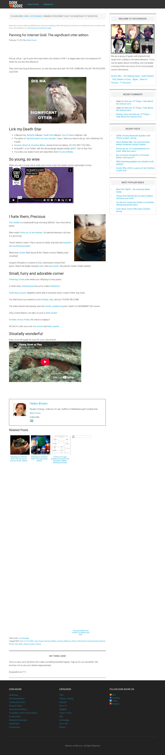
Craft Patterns (147, 76)
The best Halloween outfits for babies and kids (80, 633)
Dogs (41, 641)
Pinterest (115, 704)
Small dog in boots (17, 293)
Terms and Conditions (18, 709)
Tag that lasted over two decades (41, 138)
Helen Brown (39, 403)
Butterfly (31, 135)
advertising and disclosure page (39, 28)
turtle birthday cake (44, 299)
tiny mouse (38, 326)
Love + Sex (63, 724)
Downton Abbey (50, 641)
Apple (135, 79)
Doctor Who (116, 76)
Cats (36, 641)
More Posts (35, 413)
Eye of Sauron (68, 135)
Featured (62, 702)
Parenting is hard (16, 279)
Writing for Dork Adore (18, 720)
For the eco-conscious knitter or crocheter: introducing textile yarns (135, 203)
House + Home (65, 713)
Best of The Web (26, 641)
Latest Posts (14, 724)
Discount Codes (15, 706)
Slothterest (55, 286)
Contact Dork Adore (17, 702)
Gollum (22, 252)
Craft (61, 695)
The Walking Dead (131, 76)
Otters (73, 641)
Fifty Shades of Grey (121, 79)
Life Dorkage (24, 638)
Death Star (48, 135)
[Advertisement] (57, 51)
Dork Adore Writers (16, 699)
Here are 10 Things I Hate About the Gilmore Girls (134, 109)
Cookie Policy (14, 727)
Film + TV (63, 706)
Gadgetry (63, 709)
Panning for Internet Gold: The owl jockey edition (39, 459)
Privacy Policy (14, 716)
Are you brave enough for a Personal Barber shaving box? (132, 156)
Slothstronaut (28, 286)
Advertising (13, 695)
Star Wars (19, 644)
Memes (67, 641)
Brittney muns (122, 114)
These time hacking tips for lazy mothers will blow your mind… (134, 197)
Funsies (60, 641)
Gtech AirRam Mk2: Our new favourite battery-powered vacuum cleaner (133, 143)
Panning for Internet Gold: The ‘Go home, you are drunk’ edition (18, 459)
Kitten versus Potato (20, 319)
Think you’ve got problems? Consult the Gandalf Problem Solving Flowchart (60, 460)
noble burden (51, 313)
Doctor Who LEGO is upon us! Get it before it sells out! (135, 169)
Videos (38, 644)
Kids (61, 716)
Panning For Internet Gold (87, 641)
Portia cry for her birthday (30, 232)
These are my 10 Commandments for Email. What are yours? (133, 149)
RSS (114, 695)
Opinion (62, 727)
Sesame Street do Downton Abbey (29, 145)
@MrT (73, 148)
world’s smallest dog (54, 306)
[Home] (18, 4)
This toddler (14, 222)
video (41, 266)
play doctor (54, 266)
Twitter (115, 701)
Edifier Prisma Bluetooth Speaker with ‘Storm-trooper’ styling (133, 136)
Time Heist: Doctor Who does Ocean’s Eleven (133, 210)
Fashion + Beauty (66, 699)
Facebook (116, 698)
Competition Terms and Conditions (23, 713)
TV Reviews (125, 82)
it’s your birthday (65, 152)
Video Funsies (29, 644)
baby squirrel (53, 326)
